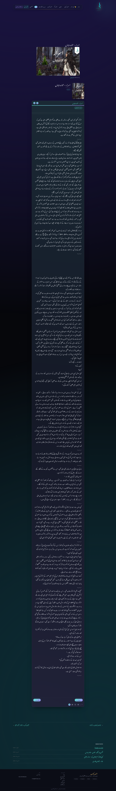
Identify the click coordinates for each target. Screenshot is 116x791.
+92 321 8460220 (22, 776)
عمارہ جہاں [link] (67, 87)
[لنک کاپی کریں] (69, 705)
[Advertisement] (58, 24)
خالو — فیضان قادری (98, 761)
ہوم (64, 774)
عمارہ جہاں (72, 77)
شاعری (63, 780)
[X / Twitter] (75, 704)
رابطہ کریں (38, 774)
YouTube (76, 778)
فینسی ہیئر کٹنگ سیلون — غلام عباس (94, 752)
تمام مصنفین (62, 778)
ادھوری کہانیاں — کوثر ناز (95, 725)
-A (37, 103)
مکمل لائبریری (62, 776)
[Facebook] (78, 704)
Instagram (82, 778)
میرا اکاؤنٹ (62, 784)
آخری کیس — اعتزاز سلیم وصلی (22, 725)
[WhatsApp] (72, 704)
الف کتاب (99, 7)
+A (34, 103)
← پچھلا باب (78, 700)
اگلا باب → (37, 700)
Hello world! (98, 748)
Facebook (95, 778)
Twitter (88, 778)
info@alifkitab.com (36, 778)
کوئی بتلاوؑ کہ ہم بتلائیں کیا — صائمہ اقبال (93, 756)
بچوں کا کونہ (63, 782)
